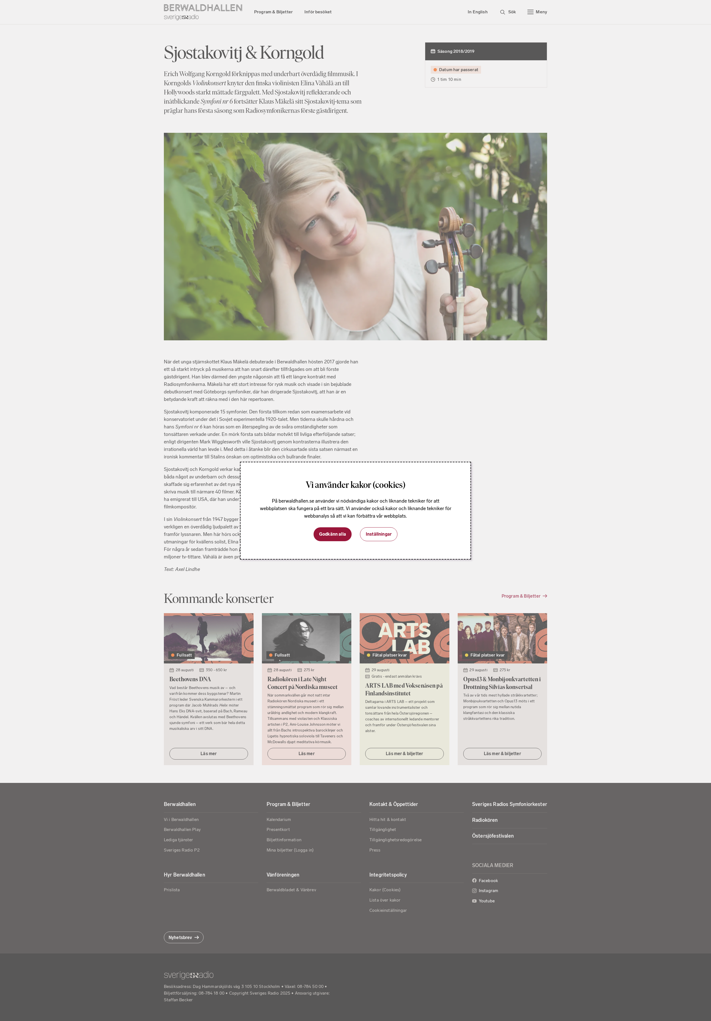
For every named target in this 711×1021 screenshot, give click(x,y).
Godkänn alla (332, 534)
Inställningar (379, 534)
